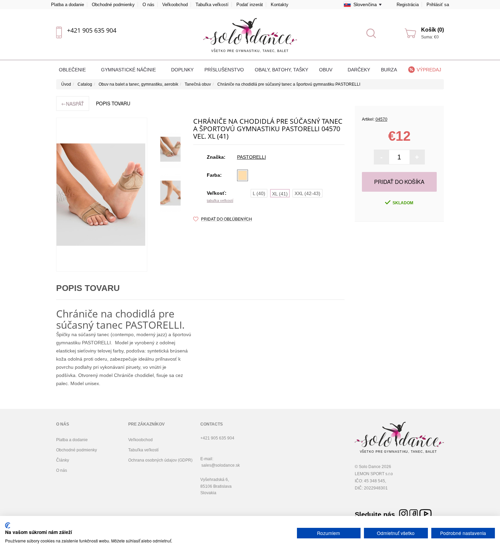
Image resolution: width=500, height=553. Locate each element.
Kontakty (279, 4)
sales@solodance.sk (220, 465)
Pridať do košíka (399, 182)
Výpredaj (429, 69)
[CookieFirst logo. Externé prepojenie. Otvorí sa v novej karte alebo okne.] (7, 525)
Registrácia (408, 4)
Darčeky (359, 69)
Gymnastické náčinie (129, 69)
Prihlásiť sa (438, 4)
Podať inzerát (249, 4)
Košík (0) (432, 30)
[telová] (242, 175)
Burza (389, 69)
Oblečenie (73, 69)
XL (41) (280, 193)
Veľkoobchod (175, 4)
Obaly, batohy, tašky (281, 69)
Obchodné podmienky (113, 4)
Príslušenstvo (224, 69)
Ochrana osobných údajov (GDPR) (160, 460)
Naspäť (72, 103)
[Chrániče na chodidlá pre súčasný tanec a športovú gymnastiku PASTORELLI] (101, 194)
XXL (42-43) (307, 193)
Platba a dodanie (67, 4)
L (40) (259, 193)
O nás (148, 4)
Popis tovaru (113, 103)
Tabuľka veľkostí (212, 4)
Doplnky (182, 69)
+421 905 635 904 (91, 30)
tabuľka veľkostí (220, 200)
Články (62, 460)
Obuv (326, 69)
